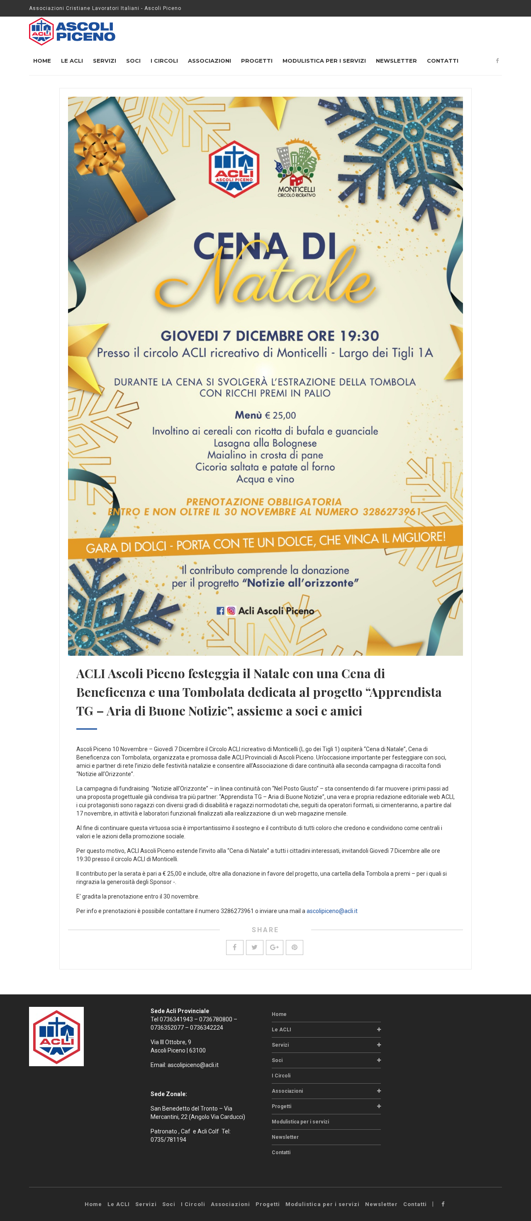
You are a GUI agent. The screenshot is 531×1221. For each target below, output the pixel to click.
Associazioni (209, 60)
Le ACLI (72, 60)
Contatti (442, 60)
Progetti (257, 60)
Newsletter (396, 60)
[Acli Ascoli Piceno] (72, 31)
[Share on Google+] (274, 947)
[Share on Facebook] (235, 947)
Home (42, 60)
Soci (133, 60)
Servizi (104, 60)
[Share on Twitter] (254, 947)
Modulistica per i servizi (324, 60)
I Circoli (164, 60)
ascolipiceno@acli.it (332, 911)
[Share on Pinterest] (294, 947)
